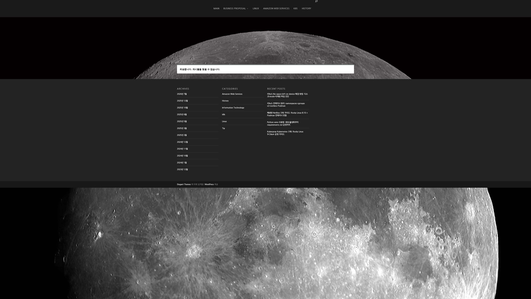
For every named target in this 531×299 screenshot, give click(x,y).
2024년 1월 (182, 163)
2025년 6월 (182, 114)
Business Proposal (234, 8)
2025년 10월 (182, 108)
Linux (256, 8)
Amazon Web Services (276, 8)
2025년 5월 (182, 121)
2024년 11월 (182, 149)
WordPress (209, 184)
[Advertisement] (265, 38)
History (306, 8)
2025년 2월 (182, 135)
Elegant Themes (184, 184)
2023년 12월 (182, 169)
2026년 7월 (182, 94)
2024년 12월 (182, 142)
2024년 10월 (182, 156)
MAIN (216, 8)
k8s (296, 8)
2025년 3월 (182, 128)
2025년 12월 (182, 101)
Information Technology (233, 108)
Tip (223, 128)
